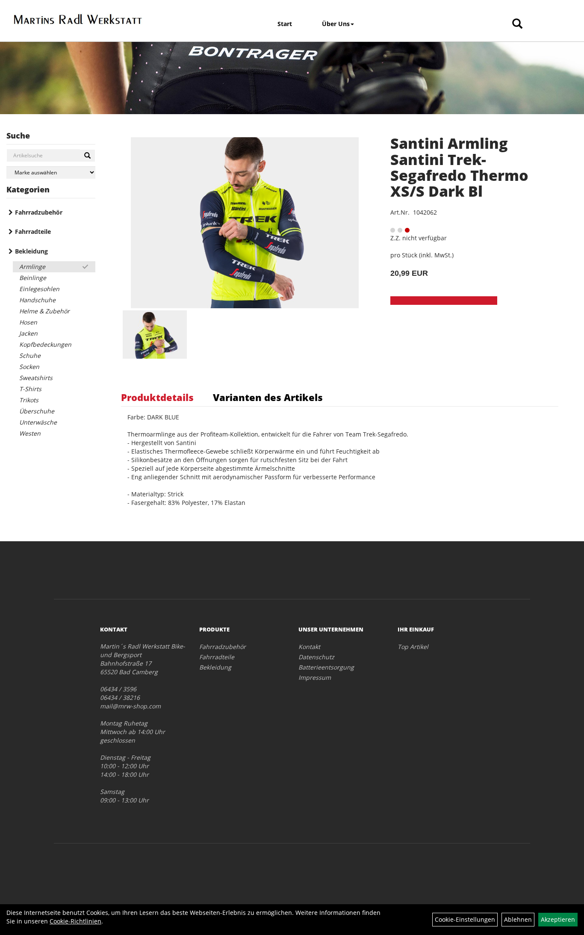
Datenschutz (316, 657)
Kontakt (309, 647)
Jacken (28, 333)
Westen (30, 433)
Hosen (28, 322)
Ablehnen (518, 919)
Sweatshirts (36, 378)
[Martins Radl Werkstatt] (78, 19)
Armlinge (32, 267)
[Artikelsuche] (517, 24)
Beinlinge (32, 278)
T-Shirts (30, 389)
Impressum (314, 677)
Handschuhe (37, 300)
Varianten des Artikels (268, 397)
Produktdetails (157, 397)
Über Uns (336, 24)
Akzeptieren (558, 919)
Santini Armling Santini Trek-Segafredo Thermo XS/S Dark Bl (459, 167)
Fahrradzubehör (38, 212)
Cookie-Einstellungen (465, 919)
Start (284, 24)
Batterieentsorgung (326, 667)
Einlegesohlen (39, 289)
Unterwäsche (38, 422)
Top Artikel (413, 647)
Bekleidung (31, 251)
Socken (29, 367)
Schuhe (30, 355)
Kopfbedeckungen (45, 344)
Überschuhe (36, 411)
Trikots (28, 400)
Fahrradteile (33, 231)
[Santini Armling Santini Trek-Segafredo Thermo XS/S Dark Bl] (245, 222)
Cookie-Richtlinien (75, 921)
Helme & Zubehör (44, 311)
